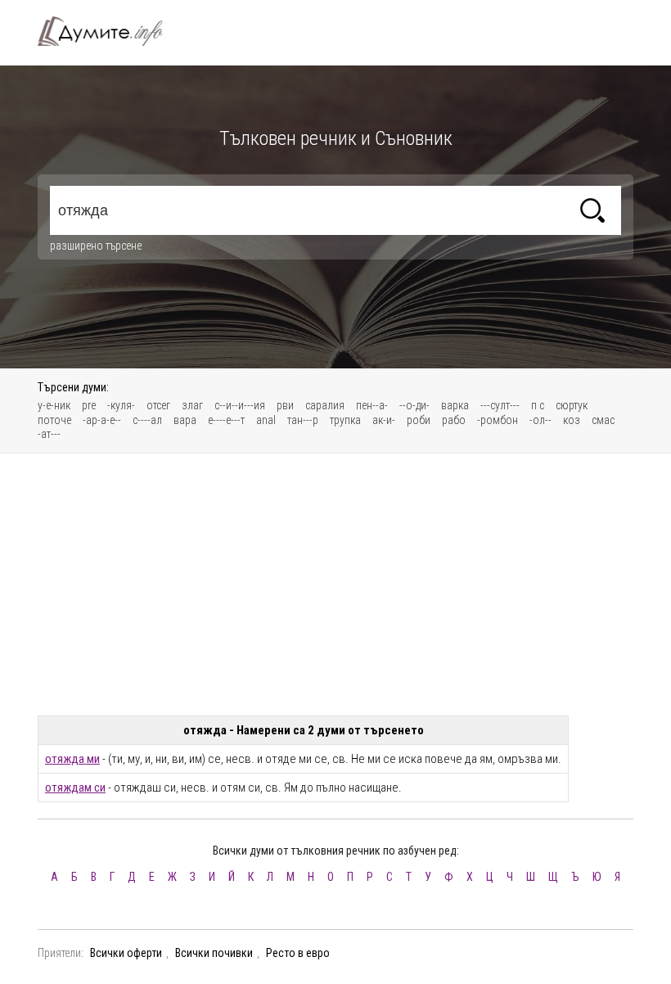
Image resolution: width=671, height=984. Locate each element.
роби (418, 420)
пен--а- (372, 405)
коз (571, 420)
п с (537, 405)
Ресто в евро (298, 952)
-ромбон (497, 420)
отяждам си (75, 787)
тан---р (302, 420)
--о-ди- (414, 405)
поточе (54, 420)
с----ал (147, 420)
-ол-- (540, 420)
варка (455, 405)
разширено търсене (96, 245)
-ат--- (49, 433)
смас (603, 420)
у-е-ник (54, 405)
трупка (345, 420)
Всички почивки (214, 952)
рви (285, 405)
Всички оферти (126, 952)
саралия (325, 405)
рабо (454, 420)
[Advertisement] (335, 584)
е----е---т (226, 420)
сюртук (572, 405)
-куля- (121, 405)
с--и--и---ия (239, 405)
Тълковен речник (110, 31)
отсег (158, 405)
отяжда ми (72, 759)
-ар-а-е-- (102, 420)
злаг (192, 405)
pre (89, 405)
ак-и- (383, 420)
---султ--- (500, 405)
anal (266, 420)
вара (184, 420)
